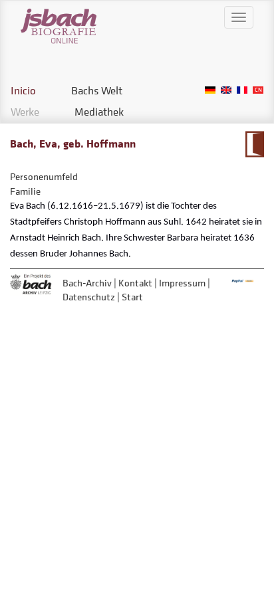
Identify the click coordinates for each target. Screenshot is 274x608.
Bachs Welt (96, 90)
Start (132, 297)
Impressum (182, 283)
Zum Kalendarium (254, 144)
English (226, 90)
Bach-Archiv (87, 283)
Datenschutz (89, 297)
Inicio (23, 90)
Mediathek (99, 111)
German (210, 90)
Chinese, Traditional (258, 90)
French (242, 90)
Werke (25, 111)
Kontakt (135, 283)
